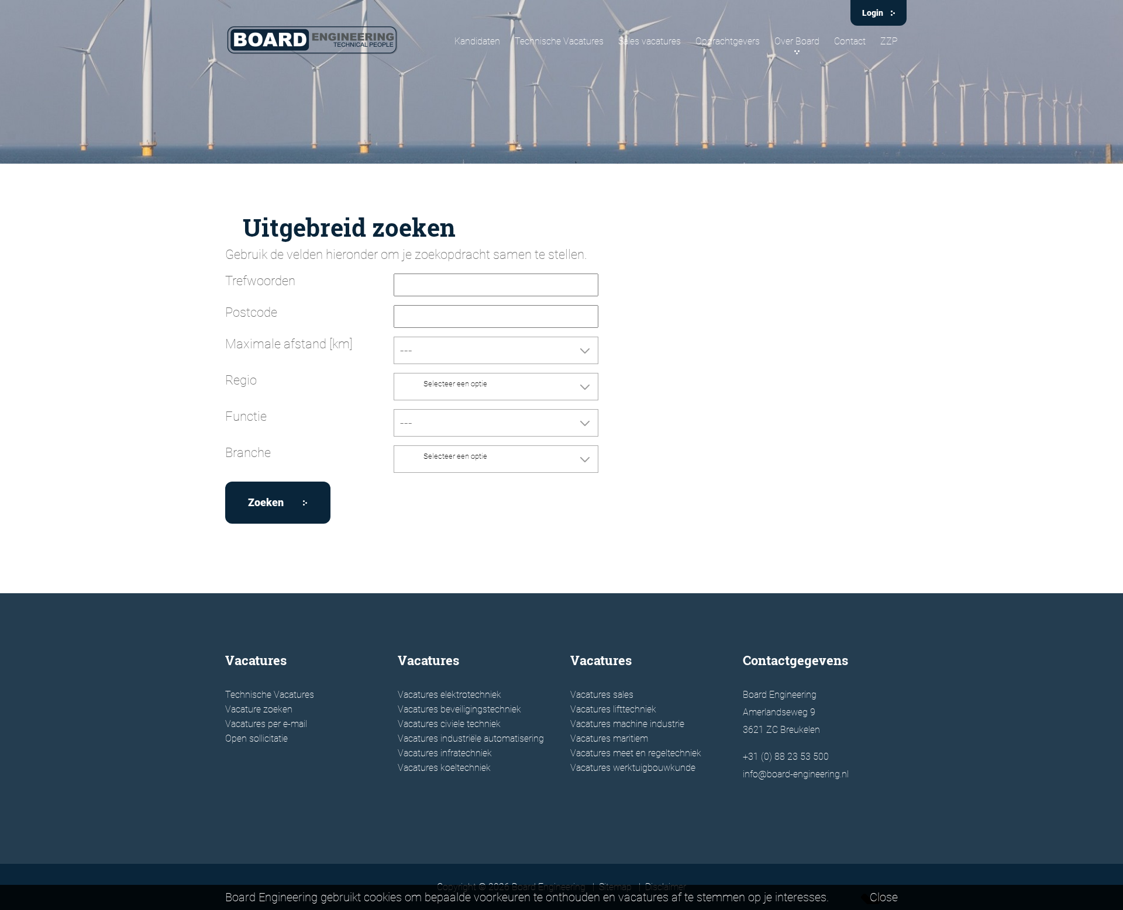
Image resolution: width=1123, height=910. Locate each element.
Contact (850, 41)
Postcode (251, 312)
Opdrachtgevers (727, 41)
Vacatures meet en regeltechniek (635, 753)
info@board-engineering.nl (796, 774)
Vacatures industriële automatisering (471, 738)
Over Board (796, 41)
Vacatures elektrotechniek (449, 694)
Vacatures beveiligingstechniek (459, 709)
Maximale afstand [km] (289, 344)
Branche (248, 452)
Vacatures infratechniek (445, 753)
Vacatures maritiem (609, 738)
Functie (246, 416)
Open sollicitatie (256, 738)
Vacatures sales (601, 694)
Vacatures (256, 660)
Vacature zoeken (258, 709)
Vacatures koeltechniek (444, 767)
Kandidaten (477, 41)
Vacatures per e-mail (266, 723)
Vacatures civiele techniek (449, 723)
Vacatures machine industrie (627, 723)
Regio (241, 380)
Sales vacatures (649, 41)
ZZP (889, 41)
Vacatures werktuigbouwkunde (632, 767)
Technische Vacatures (559, 41)
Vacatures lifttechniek (613, 709)
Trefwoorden (260, 281)
